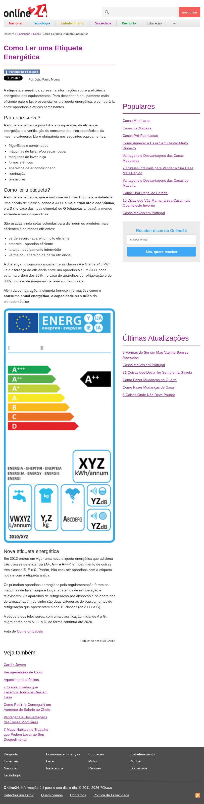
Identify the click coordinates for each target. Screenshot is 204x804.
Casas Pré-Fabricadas (140, 136)
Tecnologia (41, 23)
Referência (54, 768)
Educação (154, 23)
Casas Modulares (136, 121)
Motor (93, 761)
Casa (36, 33)
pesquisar (189, 12)
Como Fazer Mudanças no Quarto (150, 380)
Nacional (15, 23)
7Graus (106, 788)
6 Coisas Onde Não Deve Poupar (149, 395)
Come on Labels (30, 631)
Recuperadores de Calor (23, 672)
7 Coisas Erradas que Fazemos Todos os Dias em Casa (26, 692)
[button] (174, 23)
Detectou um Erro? (19, 795)
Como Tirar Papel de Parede (145, 193)
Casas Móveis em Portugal (144, 213)
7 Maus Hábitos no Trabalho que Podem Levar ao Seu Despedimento (26, 734)
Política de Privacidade (111, 795)
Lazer (50, 761)
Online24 (9, 33)
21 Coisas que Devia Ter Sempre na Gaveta (157, 372)
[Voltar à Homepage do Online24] (26, 11)
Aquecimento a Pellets (21, 680)
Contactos (78, 795)
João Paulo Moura (47, 79)
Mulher (136, 761)
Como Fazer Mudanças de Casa (148, 387)
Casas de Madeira (137, 128)
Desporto (129, 23)
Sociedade (103, 23)
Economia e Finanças (63, 754)
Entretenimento (72, 23)
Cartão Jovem (15, 665)
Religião (94, 768)
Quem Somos (52, 795)
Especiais (11, 761)
